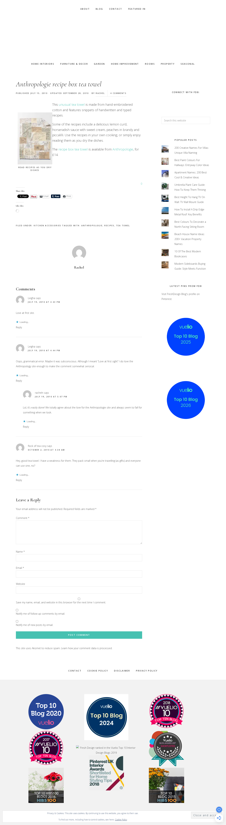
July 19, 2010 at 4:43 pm (44, 302)
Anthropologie (122, 149)
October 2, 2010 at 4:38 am (46, 450)
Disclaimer (122, 670)
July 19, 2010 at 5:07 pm (51, 396)
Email (20, 568)
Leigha (31, 298)
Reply (19, 327)
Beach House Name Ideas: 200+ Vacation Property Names (189, 239)
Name (20, 551)
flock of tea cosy (37, 446)
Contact (74, 670)
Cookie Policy (97, 670)
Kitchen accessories (47, 225)
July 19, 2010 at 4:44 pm (44, 350)
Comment (22, 518)
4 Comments (118, 93)
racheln (39, 392)
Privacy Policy (147, 670)
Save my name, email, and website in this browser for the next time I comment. (61, 602)
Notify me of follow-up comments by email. (40, 613)
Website (20, 584)
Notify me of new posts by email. (34, 625)
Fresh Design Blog (113, 36)
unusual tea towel (72, 104)
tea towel (123, 225)
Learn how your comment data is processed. (86, 648)
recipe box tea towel (73, 149)
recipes (109, 225)
